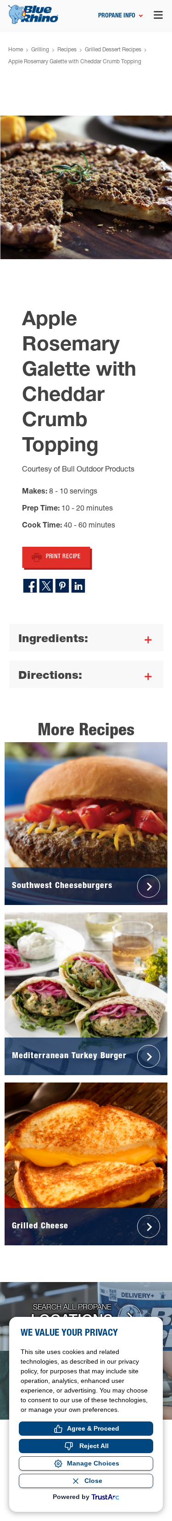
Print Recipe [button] (63, 557)
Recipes (67, 50)
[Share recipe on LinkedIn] (78, 586)
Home (15, 50)
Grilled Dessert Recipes (113, 50)
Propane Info (116, 16)
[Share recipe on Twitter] (46, 586)
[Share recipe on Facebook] (30, 586)
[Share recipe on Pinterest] (62, 586)
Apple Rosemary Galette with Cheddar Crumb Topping (74, 62)
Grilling (40, 50)
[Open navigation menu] (158, 16)
